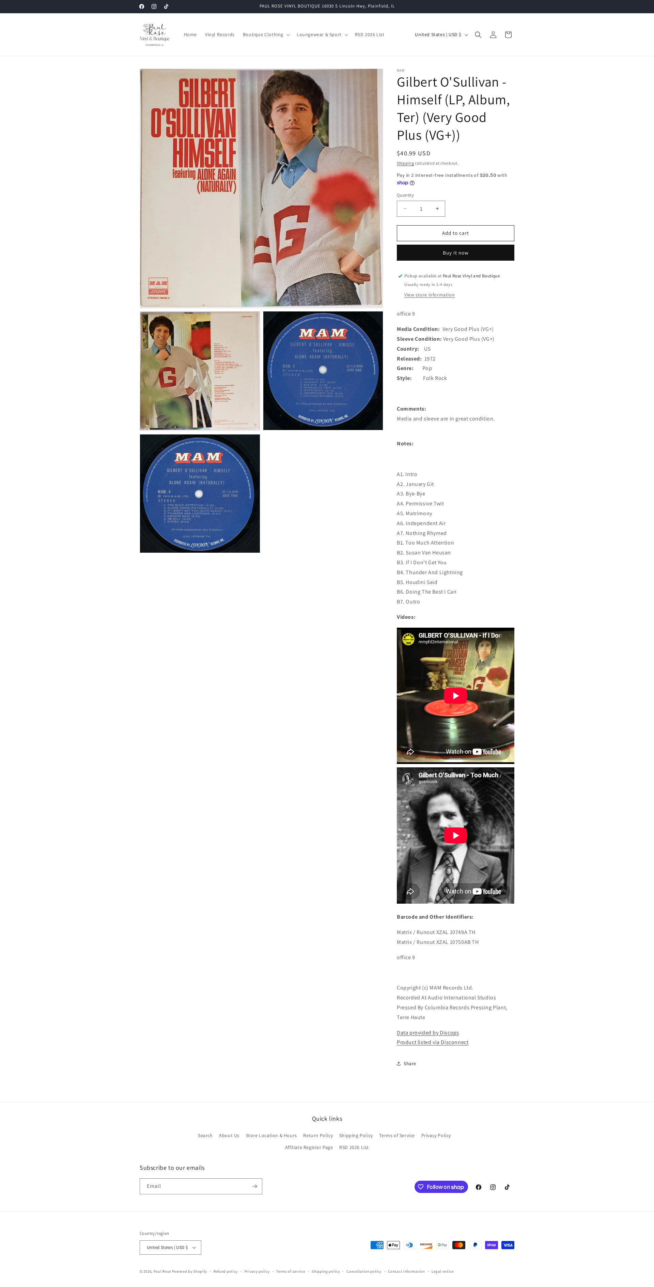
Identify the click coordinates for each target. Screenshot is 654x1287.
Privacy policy (257, 1271)
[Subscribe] (254, 1186)
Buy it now (456, 252)
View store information (429, 295)
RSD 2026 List (354, 1147)
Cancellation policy (363, 1271)
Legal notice (442, 1271)
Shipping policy (326, 1271)
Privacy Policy (436, 1135)
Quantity (405, 195)
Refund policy (226, 1271)
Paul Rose (162, 1271)
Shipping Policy (356, 1135)
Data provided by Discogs (428, 1032)
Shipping (405, 163)
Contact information (406, 1271)
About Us (229, 1135)
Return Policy (318, 1135)
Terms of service (290, 1271)
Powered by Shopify (189, 1271)
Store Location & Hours (271, 1135)
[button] (266, 34)
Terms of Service (397, 1135)
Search (205, 1135)
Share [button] (410, 1063)
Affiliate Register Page (309, 1147)
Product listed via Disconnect (432, 1042)
